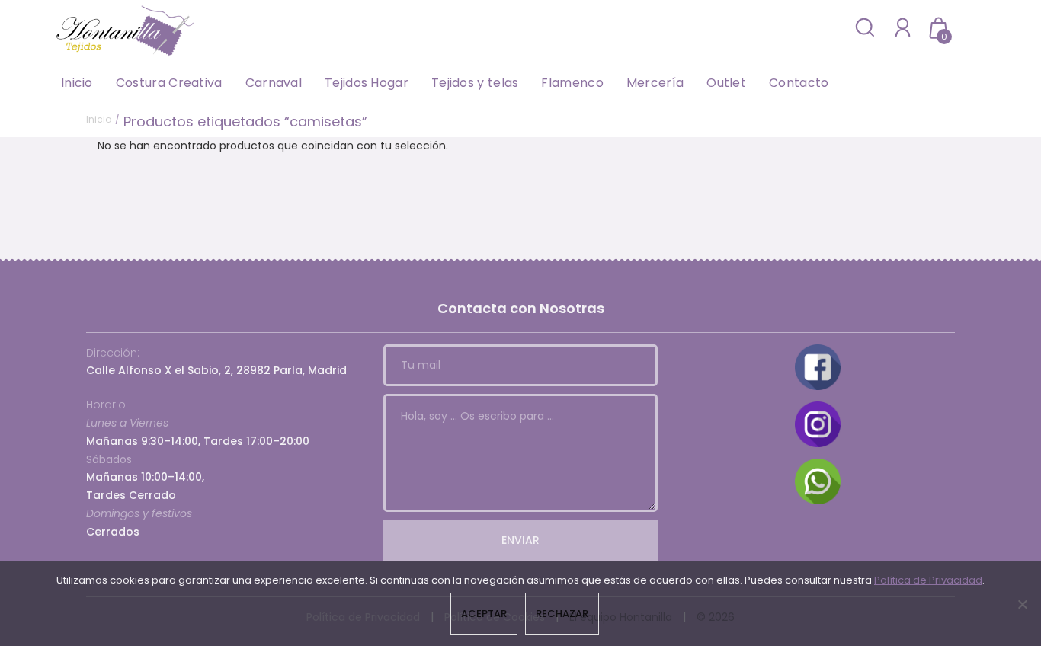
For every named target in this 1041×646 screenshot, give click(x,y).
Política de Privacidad (928, 580)
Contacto (798, 82)
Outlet (726, 82)
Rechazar (562, 613)
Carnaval (273, 82)
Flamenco (572, 82)
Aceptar (484, 613)
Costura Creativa (169, 82)
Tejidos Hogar (366, 82)
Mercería (655, 82)
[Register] (902, 27)
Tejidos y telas (475, 82)
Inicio (77, 82)
